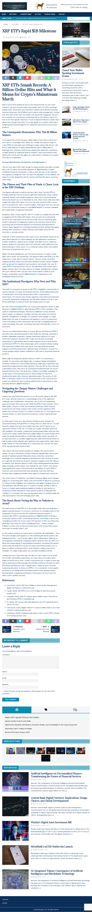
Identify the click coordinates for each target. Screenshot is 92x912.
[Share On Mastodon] (56, 78)
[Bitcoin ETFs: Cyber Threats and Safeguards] (66, 151)
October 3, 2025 (71, 203)
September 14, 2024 (71, 79)
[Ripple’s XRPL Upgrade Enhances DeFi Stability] (10, 750)
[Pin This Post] (27, 78)
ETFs (9, 145)
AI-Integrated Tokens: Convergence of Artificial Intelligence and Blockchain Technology (57, 872)
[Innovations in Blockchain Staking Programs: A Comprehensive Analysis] (45, 758)
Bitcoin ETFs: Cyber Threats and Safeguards (81, 150)
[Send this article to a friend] (34, 78)
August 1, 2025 (71, 244)
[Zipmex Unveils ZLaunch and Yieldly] (20, 750)
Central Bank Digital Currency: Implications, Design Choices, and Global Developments (59, 799)
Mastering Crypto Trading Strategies (18, 728)
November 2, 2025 (39, 825)
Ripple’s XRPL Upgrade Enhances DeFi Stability (22, 717)
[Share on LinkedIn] (20, 78)
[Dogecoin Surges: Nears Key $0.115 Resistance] (66, 109)
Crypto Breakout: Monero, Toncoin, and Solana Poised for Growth (80, 135)
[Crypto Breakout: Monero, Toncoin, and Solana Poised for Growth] (66, 135)
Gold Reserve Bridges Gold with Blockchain (74, 241)
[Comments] (75, 710)
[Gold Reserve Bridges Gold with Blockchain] (76, 237)
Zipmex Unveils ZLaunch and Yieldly (18, 721)
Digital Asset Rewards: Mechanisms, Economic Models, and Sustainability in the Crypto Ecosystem (41, 724)
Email (4, 678)
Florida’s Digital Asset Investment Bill (51, 822)
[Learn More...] (76, 175)
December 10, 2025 (72, 265)
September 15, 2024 (80, 111)
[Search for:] (78, 18)
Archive (62, 14)
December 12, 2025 (72, 224)
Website (5, 684)
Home (4, 14)
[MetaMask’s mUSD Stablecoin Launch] (15, 855)
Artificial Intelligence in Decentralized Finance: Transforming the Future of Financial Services (56, 775)
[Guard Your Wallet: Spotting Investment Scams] (76, 57)
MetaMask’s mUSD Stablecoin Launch (52, 846)
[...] (75, 100)
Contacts (5, 899)
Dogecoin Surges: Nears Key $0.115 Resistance (81, 108)
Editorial (13, 14)
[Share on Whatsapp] (48, 78)
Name (4, 671)
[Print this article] (41, 78)
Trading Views (49, 14)
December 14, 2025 (11, 37)
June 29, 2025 (37, 804)
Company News (25, 14)
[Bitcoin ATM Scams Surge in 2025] (50, 750)
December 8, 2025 (72, 286)
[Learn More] (76, 37)
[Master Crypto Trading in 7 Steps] (76, 196)
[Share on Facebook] (5, 78)
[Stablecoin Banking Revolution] (76, 258)
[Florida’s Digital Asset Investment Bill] (15, 831)
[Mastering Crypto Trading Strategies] (40, 750)
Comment (6, 654)
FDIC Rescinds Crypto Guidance (73, 282)
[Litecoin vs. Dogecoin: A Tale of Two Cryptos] (66, 122)
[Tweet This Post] (13, 78)
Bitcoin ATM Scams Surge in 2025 (17, 732)
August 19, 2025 (38, 850)
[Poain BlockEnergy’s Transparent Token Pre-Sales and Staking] (80, 750)
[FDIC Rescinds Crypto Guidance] (76, 278)
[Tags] (46, 710)
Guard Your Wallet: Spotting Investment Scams (73, 73)
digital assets (42, 169)
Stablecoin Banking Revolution (75, 262)
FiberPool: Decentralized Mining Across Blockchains (74, 220)
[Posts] (16, 710)
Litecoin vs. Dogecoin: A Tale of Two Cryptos (81, 121)
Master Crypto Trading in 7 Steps (74, 199)
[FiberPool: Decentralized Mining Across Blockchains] (76, 216)
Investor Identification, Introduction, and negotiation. (23, 162)
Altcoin (38, 14)
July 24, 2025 (37, 779)
